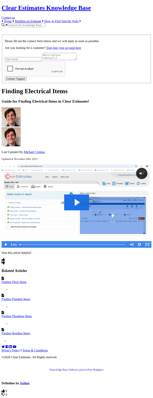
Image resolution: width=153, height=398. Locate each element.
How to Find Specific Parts (61, 21)
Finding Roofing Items (16, 333)
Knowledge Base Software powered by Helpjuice (77, 369)
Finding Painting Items (16, 299)
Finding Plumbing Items (17, 316)
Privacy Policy (11, 350)
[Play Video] (6, 244)
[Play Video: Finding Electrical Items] (76, 202)
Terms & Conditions (35, 350)
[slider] (73, 244)
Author (25, 383)
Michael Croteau (34, 152)
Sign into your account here (63, 48)
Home (8, 21)
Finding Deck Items (14, 282)
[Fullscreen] (147, 244)
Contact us (8, 17)
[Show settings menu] (139, 244)
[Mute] (131, 244)
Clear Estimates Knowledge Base (46, 7)
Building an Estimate (28, 21)
